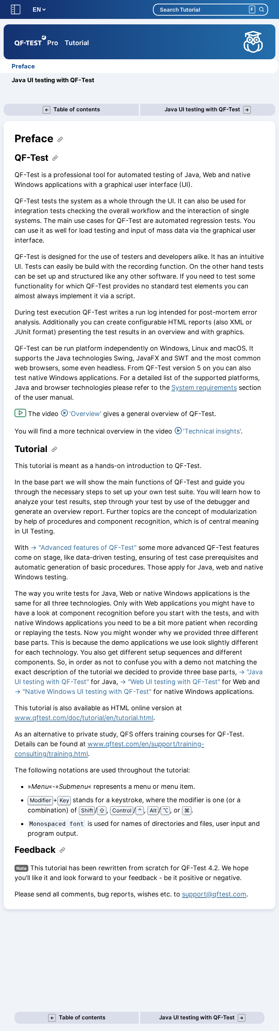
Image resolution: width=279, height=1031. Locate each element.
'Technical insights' (212, 431)
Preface (23, 66)
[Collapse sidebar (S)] (15, 10)
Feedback (35, 850)
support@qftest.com (214, 894)
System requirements (204, 387)
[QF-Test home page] (30, 41)
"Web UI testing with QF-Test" (174, 682)
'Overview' (85, 413)
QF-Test (31, 158)
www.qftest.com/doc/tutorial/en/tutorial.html (84, 718)
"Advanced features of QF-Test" (88, 547)
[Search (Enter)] (261, 10)
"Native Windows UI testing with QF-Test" (87, 691)
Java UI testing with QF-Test (53, 80)
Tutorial (77, 43)
